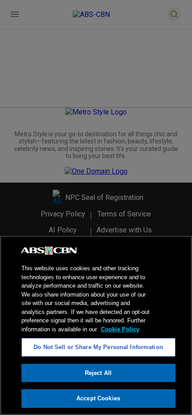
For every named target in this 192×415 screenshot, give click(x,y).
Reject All (98, 373)
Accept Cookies (98, 398)
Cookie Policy (120, 329)
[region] (96, 325)
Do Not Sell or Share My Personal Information (98, 347)
